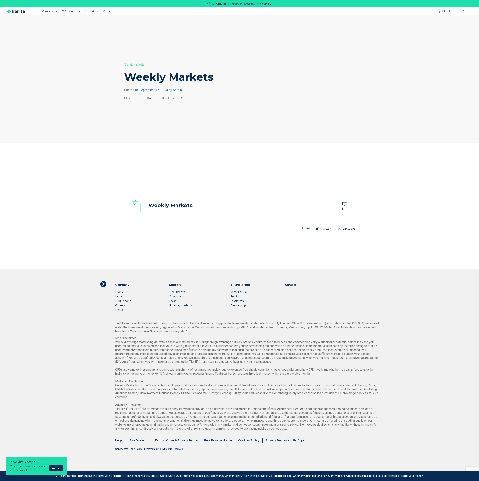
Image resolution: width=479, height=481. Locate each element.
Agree (56, 468)
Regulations (123, 301)
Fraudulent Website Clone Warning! (251, 3)
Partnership (238, 305)
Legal (119, 296)
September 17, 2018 (153, 90)
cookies (29, 466)
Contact (107, 11)
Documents (177, 292)
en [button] (464, 11)
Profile (119, 292)
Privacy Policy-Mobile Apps (285, 440)
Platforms (237, 301)
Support (89, 11)
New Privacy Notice (218, 440)
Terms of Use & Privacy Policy (176, 440)
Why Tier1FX (239, 292)
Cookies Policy (248, 440)
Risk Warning (139, 440)
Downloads (176, 296)
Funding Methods (181, 305)
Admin (177, 90)
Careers (120, 305)
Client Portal (449, 11)
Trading (235, 296)
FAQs (172, 301)
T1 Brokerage (69, 11)
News (119, 310)
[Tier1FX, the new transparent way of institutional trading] (16, 11)
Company (47, 11)
